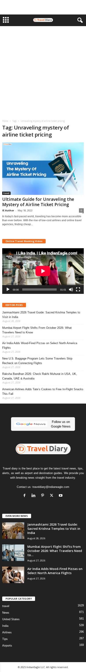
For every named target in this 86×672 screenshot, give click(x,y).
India (5, 625)
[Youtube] (61, 496)
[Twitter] (52, 496)
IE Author (8, 210)
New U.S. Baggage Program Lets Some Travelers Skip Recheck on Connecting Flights (37, 361)
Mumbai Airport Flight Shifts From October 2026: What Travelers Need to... (54, 550)
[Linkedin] (34, 496)
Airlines (7, 632)
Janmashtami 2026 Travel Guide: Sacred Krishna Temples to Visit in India (41, 315)
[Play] (8, 289)
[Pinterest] (43, 496)
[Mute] (71, 289)
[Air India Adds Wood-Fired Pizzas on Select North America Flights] (13, 575)
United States (11, 619)
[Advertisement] (43, 7)
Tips (5, 639)
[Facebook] (25, 496)
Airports (7, 645)
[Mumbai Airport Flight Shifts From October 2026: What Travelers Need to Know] (13, 552)
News (5, 612)
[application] (43, 271)
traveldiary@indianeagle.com (50, 487)
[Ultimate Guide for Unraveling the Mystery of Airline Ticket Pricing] (43, 168)
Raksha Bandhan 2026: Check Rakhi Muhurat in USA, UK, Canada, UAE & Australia (39, 376)
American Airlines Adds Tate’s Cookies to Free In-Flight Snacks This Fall (42, 391)
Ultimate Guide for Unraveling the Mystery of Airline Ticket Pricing (38, 201)
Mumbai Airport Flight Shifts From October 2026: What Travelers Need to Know (37, 330)
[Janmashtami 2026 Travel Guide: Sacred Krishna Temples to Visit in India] (13, 530)
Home (5, 120)
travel (6, 193)
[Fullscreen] (78, 289)
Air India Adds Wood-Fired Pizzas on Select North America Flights (39, 345)
